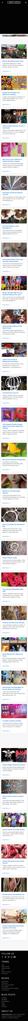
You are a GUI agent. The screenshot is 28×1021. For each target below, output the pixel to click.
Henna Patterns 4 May (9, 558)
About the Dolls (6, 972)
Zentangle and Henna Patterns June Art (12, 193)
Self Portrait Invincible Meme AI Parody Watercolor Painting (12, 688)
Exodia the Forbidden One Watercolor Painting (11, 93)
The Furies (5, 983)
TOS (3, 965)
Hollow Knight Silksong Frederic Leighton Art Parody (13, 927)
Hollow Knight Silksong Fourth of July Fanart (13, 127)
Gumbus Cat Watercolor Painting (13, 623)
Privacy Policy (6, 968)
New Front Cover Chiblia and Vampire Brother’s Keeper (12, 160)
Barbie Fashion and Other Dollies (13, 829)
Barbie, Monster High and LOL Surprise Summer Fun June (12, 294)
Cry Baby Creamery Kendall (11, 721)
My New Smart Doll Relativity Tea (13, 894)
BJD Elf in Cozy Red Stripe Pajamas (11, 492)
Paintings (4, 999)
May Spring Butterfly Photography (13, 459)
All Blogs (4, 998)
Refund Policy (6, 966)
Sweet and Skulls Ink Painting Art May (13, 525)
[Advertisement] (14, 20)
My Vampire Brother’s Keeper (10, 988)
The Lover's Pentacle (8, 985)
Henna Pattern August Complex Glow (12, 797)
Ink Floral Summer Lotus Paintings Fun (10, 227)
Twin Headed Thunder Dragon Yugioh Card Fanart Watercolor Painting (12, 426)
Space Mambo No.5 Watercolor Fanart (12, 655)
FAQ (3, 970)
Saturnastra (5, 981)
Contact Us (5, 973)
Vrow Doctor (5, 990)
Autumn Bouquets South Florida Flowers (13, 862)
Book (3, 1005)
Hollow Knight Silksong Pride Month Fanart (12, 327)
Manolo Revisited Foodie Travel (12, 61)
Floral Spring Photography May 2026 (12, 590)
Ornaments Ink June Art (10, 393)
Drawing (4, 1006)
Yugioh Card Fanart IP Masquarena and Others (10, 360)
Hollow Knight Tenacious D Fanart (13, 765)
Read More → (6, 71)
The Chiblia (5, 986)
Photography (5, 1001)
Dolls (3, 1003)
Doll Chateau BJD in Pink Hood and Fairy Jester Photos (12, 260)
